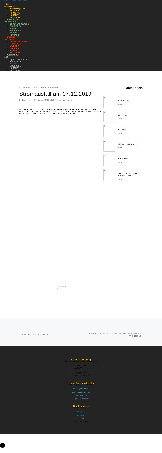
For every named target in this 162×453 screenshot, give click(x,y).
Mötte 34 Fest (123, 101)
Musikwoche (122, 159)
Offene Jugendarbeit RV (81, 389)
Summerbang (123, 115)
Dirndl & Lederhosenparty (34, 335)
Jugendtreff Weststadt (81, 398)
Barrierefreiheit (81, 418)
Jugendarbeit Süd (81, 395)
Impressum (81, 412)
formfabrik (27, 100)
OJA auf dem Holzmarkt (127, 144)
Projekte (121, 97)
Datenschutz (81, 415)
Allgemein (24, 87)
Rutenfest (121, 130)
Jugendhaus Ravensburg (45, 87)
